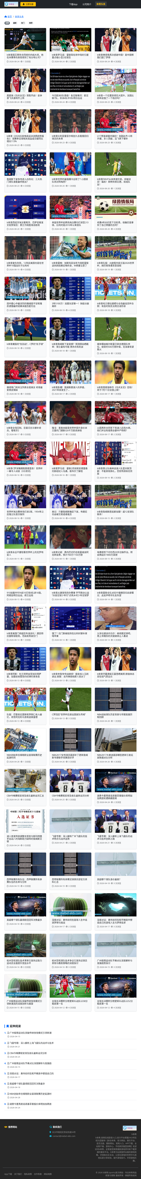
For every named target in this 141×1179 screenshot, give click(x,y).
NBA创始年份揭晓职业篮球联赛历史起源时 (30, 1093)
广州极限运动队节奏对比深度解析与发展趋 (30, 1063)
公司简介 (86, 4)
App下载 (8, 1174)
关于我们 (18, 1174)
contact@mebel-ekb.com (64, 1136)
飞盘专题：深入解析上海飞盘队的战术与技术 (32, 1042)
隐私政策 (28, 1174)
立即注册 (29, 4)
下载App (73, 4)
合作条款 (38, 1174)
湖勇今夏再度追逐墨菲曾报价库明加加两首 (30, 1103)
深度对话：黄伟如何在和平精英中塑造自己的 (32, 1073)
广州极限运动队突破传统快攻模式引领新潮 (30, 1032)
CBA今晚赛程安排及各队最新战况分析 (28, 1053)
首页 (9, 16)
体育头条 (101, 3)
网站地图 (48, 1174)
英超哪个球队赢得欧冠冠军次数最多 (27, 1083)
